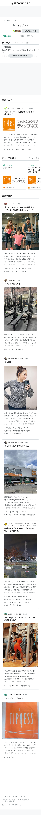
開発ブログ (25, 800)
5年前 (34, 525)
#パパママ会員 (21, 268)
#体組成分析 (25, 686)
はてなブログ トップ (10, 20)
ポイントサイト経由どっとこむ (17, 108)
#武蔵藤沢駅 (31, 515)
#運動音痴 (16, 431)
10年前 (25, 614)
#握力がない (25, 431)
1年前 (18, 204)
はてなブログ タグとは (9, 800)
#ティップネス (9, 149)
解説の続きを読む (19, 55)
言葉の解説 (7, 36)
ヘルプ (19, 800)
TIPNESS (7, 47)
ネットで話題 (19, 36)
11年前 (25, 695)
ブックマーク (7, 165)
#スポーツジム (21, 350)
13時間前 (30, 108)
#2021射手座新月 (10, 596)
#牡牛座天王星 (9, 599)
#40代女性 (18, 433)
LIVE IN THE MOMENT (15, 614)
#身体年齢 (7, 431)
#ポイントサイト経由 (23, 149)
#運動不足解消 (9, 271)
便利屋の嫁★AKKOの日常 (15, 358)
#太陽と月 (7, 605)
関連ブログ (31, 36)
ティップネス (14, 50)
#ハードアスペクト (11, 602)
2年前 (18, 280)
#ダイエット (8, 433)
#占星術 (28, 599)
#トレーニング (21, 512)
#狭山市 (22, 515)
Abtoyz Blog (11, 204)
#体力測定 (7, 428)
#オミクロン (17, 605)
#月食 (25, 596)
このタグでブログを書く (30, 31)
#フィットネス (21, 271)
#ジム (29, 268)
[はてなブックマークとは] (15, 158)
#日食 (20, 596)
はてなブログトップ (8, 801)
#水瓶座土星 (20, 599)
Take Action (11, 280)
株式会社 (5, 50)
